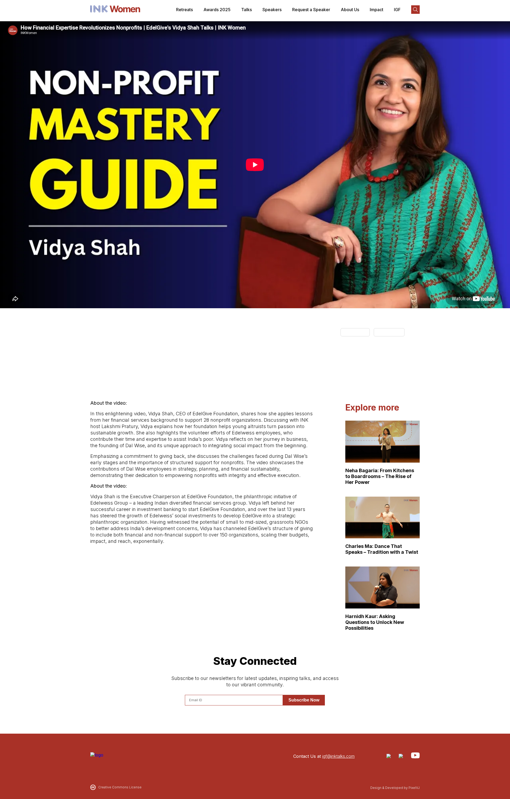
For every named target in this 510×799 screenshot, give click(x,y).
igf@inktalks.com (338, 756)
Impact (376, 9)
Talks (246, 9)
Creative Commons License (120, 787)
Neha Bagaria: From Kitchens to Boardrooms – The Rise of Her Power (379, 476)
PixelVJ (414, 788)
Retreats (184, 9)
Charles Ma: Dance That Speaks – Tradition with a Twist (381, 549)
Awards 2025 (217, 9)
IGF (397, 9)
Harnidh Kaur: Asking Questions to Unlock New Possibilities (374, 622)
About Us (350, 9)
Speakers (272, 9)
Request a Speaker (311, 9)
